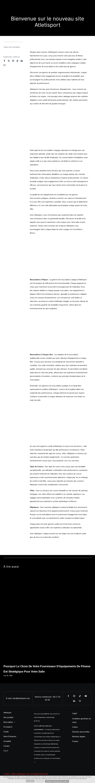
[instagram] (13, 61)
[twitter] (9, 61)
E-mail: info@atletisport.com (18, 698)
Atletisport (53, 52)
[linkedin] (22, 61)
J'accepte (30, 781)
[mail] (4, 65)
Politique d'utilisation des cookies (57, 781)
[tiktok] (17, 61)
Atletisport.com (23, 774)
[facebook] (4, 61)
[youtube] (85, 696)
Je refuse (40, 781)
